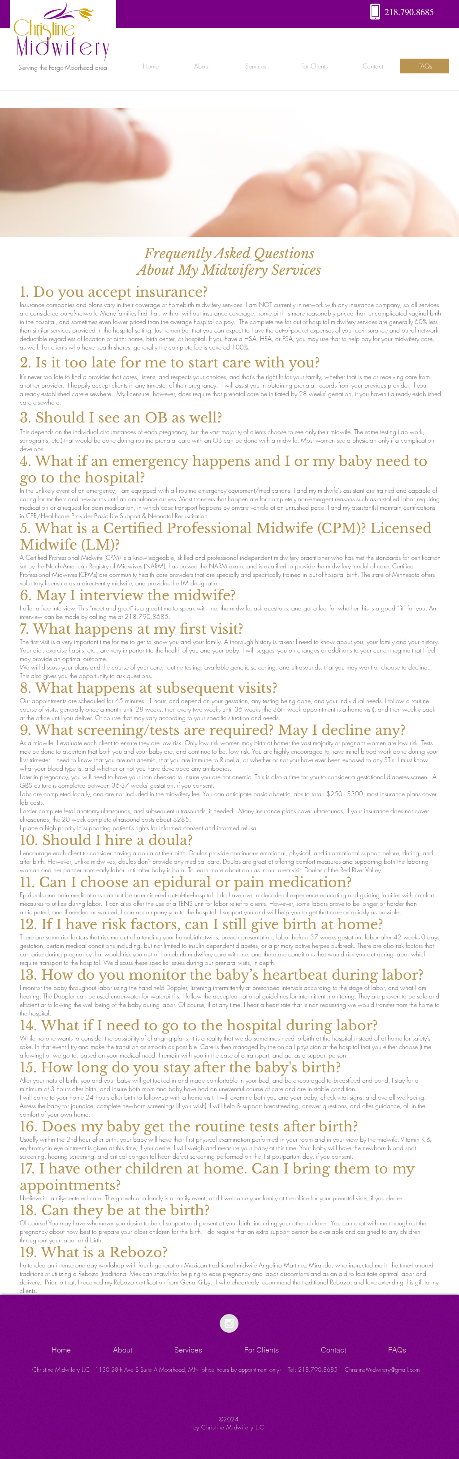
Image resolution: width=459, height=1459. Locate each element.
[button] (201, 66)
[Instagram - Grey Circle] (229, 1323)
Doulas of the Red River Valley (342, 870)
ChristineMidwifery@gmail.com (382, 1369)
